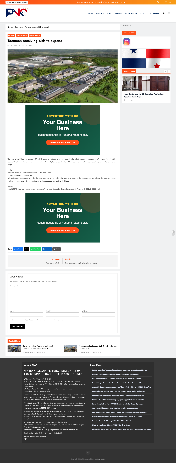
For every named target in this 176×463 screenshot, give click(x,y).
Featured (137, 89)
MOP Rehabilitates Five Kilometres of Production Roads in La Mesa (117, 416)
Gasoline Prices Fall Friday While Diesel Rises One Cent (112, 421)
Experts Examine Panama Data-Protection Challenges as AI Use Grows (118, 395)
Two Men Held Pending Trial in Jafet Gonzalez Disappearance (115, 408)
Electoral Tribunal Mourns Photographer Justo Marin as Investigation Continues (121, 429)
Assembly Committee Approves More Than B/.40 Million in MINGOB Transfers (121, 387)
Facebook (18, 249)
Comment (14, 286)
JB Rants (99, 13)
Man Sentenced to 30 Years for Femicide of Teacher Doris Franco (116, 378)
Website (84, 311)
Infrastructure (22, 35)
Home (90, 13)
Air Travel (11, 35)
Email (57, 249)
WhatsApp (36, 249)
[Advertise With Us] (62, 130)
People (143, 13)
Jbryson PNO (28, 352)
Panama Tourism (34, 35)
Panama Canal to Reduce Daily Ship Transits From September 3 (115, 374)
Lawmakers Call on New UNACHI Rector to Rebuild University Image (117, 404)
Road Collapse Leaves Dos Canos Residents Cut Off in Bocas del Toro (96, 2)
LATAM (109, 13)
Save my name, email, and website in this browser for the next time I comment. (38, 320)
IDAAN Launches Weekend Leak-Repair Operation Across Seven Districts (38, 347)
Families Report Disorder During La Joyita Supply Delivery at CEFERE (118, 400)
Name (12, 311)
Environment (131, 13)
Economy (128, 89)
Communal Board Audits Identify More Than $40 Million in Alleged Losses (119, 412)
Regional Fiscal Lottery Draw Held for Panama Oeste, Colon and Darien (118, 391)
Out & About (154, 13)
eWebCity (102, 459)
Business (118, 13)
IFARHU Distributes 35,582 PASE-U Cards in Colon (111, 425)
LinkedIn (47, 249)
